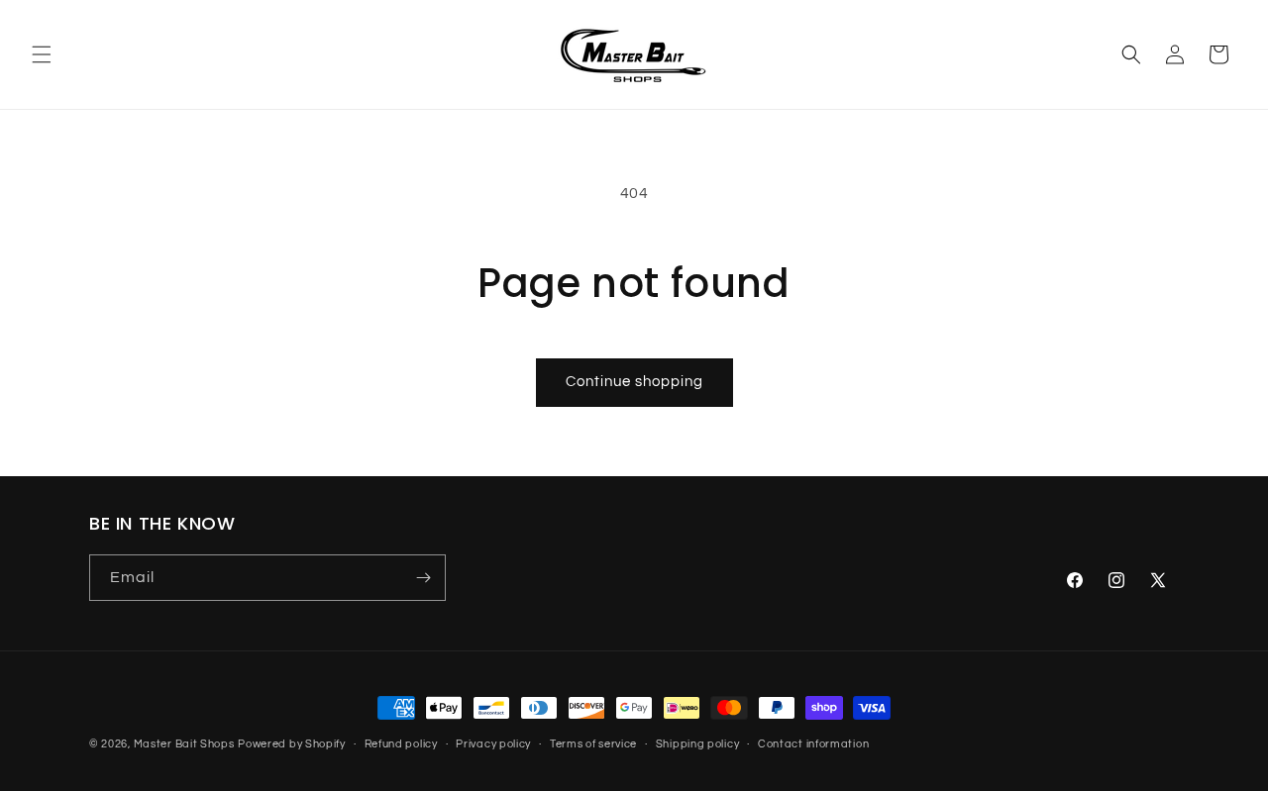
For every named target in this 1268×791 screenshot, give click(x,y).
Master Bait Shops (184, 744)
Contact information (813, 744)
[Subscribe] (423, 577)
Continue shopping (634, 381)
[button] (41, 54)
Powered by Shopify (292, 744)
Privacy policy (493, 744)
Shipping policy (698, 744)
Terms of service (593, 744)
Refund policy (401, 744)
